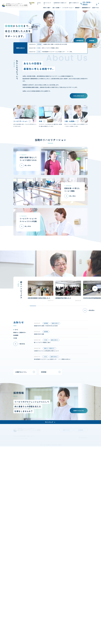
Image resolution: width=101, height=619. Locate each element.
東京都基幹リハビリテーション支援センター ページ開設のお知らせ (52, 359)
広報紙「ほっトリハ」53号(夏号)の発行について (46, 351)
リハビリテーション (67, 7)
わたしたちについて (78, 96)
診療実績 (91, 40)
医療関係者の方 (86, 7)
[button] (95, 288)
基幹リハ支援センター (74, 3)
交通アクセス (95, 7)
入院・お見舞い (56, 7)
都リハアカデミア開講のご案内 (50, 48)
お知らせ (39, 3)
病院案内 (77, 7)
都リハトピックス (47, 3)
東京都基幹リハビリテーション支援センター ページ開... (57, 51)
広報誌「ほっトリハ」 (21, 372)
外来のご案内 (46, 7)
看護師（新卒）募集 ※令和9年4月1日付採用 (55, 44)
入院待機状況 (79, 40)
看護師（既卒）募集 (39, 334)
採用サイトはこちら (79, 410)
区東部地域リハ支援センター (60, 3)
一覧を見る (91, 310)
